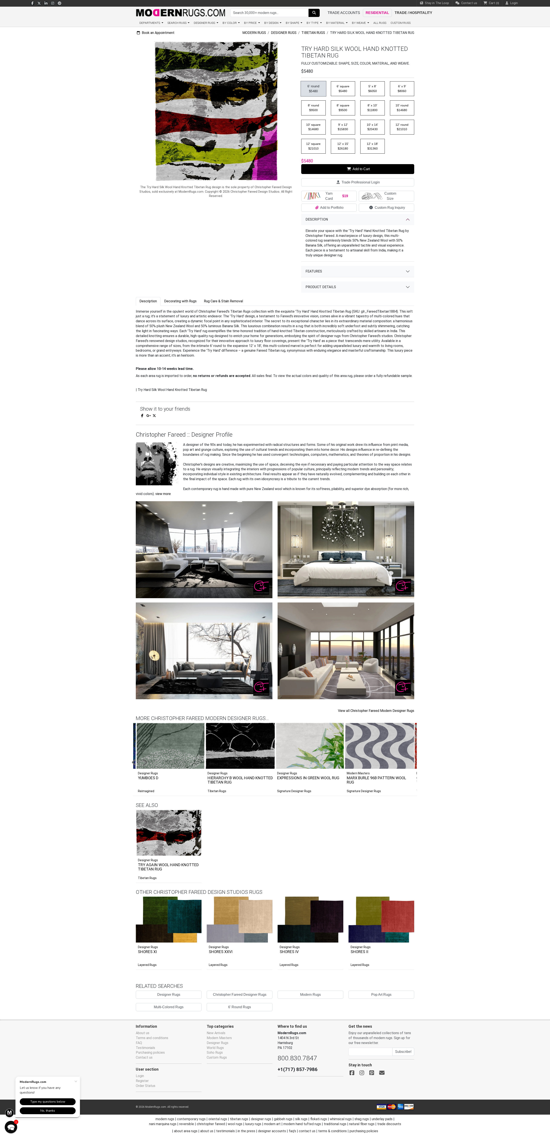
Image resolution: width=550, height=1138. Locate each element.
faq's (292, 1131)
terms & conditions (332, 1131)
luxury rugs (253, 1124)
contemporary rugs (191, 1119)
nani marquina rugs (162, 1124)
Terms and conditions (152, 1038)
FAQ (139, 1043)
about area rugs (185, 1131)
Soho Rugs (215, 1052)
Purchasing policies (150, 1052)
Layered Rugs (147, 965)
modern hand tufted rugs (302, 1124)
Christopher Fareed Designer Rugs (239, 994)
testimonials (225, 1131)
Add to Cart (361, 169)
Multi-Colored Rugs (168, 1007)
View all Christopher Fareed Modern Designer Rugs (376, 711)
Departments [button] (150, 22)
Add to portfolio (192, 809)
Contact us (468, 3)
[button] (280, 763)
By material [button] (335, 22)
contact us (307, 1131)
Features (314, 271)
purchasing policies (364, 1131)
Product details (321, 287)
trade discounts (389, 1124)
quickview (195, 851)
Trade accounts (344, 13)
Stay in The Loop (436, 3)
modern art (272, 1124)
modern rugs (165, 1119)
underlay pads (382, 1119)
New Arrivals (216, 1033)
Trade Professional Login (360, 182)
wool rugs (235, 1124)
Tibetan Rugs (313, 33)
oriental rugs (217, 1119)
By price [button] (250, 22)
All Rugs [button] (379, 22)
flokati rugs (318, 1119)
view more (163, 494)
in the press (246, 1131)
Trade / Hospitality (413, 13)
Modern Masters (219, 1038)
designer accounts (272, 1131)
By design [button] (271, 22)
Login (140, 1076)
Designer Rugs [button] (205, 22)
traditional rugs (335, 1124)
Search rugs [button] (177, 22)
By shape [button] (293, 22)
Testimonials (145, 1048)
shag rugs (361, 1119)
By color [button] (230, 22)
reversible (186, 1124)
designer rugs (261, 1119)
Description (317, 219)
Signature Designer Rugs (294, 791)
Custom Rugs (401, 22)
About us (142, 1033)
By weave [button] (359, 22)
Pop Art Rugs (381, 994)
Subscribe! (403, 1051)
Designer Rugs (283, 33)
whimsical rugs (341, 1119)
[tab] (148, 301)
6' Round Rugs (239, 1007)
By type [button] (313, 22)
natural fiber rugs (361, 1124)
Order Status (145, 1086)
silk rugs (301, 1119)
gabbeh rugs (283, 1119)
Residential (377, 13)
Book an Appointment (157, 33)
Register (142, 1081)
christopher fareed (211, 1124)
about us (206, 1131)
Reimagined (146, 791)
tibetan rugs (239, 1119)
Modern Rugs (254, 33)
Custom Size (390, 196)
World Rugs (215, 1048)
